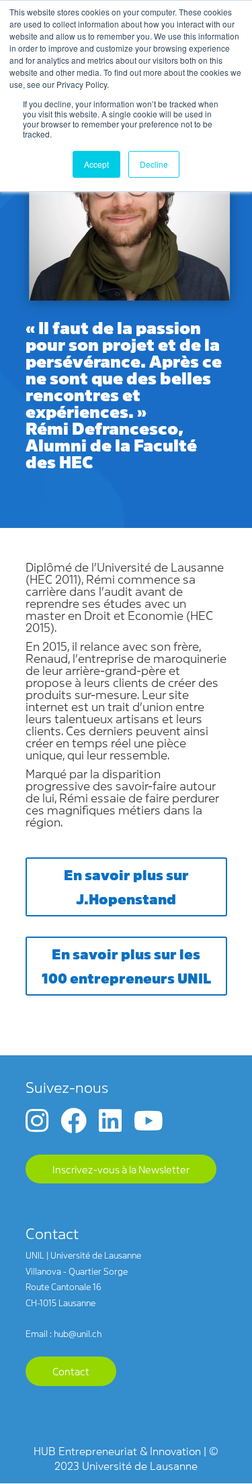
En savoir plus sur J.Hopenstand (126, 886)
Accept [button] (96, 164)
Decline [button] (154, 164)
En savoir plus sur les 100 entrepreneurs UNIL (126, 965)
